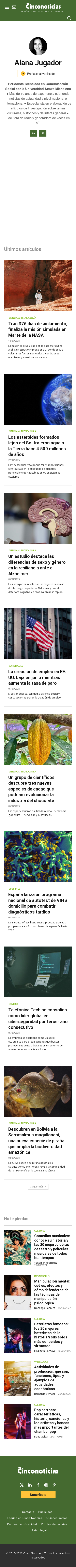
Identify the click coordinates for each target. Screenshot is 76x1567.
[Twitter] (22, 1485)
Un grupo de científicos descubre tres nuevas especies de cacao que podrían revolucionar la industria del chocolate (31, 789)
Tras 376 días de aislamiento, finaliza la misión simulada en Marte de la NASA (37, 329)
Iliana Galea (41, 1436)
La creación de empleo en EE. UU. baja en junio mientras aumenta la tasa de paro (37, 677)
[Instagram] (46, 1485)
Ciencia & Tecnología (22, 318)
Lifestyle (14, 888)
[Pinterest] (54, 1485)
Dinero (13, 1004)
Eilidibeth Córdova (45, 1351)
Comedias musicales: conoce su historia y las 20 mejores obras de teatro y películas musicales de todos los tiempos (52, 1247)
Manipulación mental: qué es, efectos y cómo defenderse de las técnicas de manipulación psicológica (52, 1292)
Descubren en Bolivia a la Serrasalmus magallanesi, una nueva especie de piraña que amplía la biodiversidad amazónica (36, 1141)
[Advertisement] (38, 195)
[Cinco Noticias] (38, 1471)
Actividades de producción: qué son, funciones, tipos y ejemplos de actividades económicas (51, 1378)
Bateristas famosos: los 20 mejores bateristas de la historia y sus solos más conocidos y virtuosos (51, 1335)
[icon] (14, 7)
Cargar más (36, 1186)
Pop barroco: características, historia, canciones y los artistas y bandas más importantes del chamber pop (51, 1421)
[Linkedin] (33, 133)
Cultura (39, 1231)
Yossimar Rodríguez (45, 1262)
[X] (42, 133)
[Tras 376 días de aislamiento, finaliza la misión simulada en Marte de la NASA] (38, 285)
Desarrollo (42, 1276)
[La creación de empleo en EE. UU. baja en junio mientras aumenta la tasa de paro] (38, 633)
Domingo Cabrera (44, 1308)
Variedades (16, 665)
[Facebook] (38, 1485)
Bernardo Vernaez (44, 1394)
